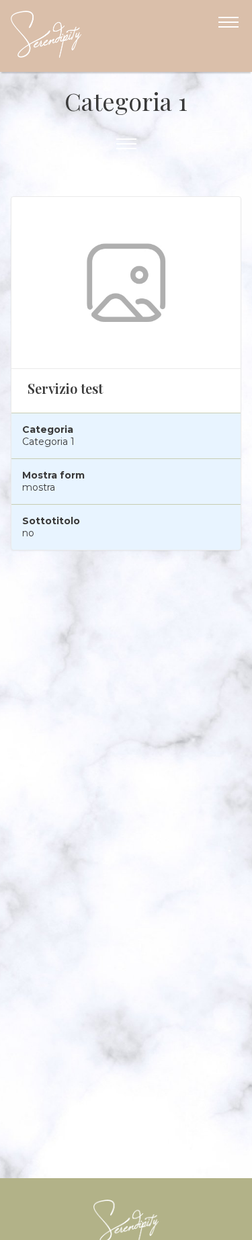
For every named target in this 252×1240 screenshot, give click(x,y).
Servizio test (65, 388)
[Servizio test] (126, 282)
